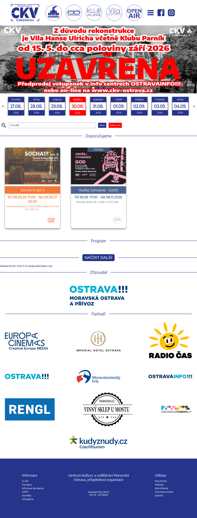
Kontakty (26, 495)
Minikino (159, 484)
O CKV (25, 481)
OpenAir (159, 495)
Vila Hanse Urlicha (164, 491)
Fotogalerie (27, 499)
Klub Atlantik (161, 488)
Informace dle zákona (33, 488)
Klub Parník (161, 481)
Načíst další (98, 257)
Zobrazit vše (115, 125)
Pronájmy (27, 484)
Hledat (102, 125)
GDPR (25, 491)
